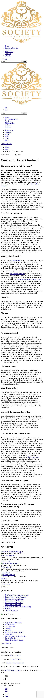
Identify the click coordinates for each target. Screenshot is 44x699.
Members (8, 132)
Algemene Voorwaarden (13, 623)
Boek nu (4, 59)
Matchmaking (9, 52)
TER (6, 696)
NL (6, 110)
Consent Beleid (10, 638)
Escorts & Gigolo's (11, 48)
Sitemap (8, 608)
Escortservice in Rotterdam (14, 601)
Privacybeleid (9, 624)
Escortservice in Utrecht (13, 605)
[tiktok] (6, 679)
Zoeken (24, 61)
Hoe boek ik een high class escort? (16, 595)
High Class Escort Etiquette (14, 632)
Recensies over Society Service (15, 636)
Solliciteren (9, 130)
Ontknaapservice (33, 457)
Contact (7, 56)
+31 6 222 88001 (15, 655)
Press (7, 134)
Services (8, 50)
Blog (6, 140)
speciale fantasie (15, 260)
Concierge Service (11, 610)
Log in (3, 144)
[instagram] (6, 677)
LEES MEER (5, 561)
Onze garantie (10, 626)
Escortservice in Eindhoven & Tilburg (18, 607)
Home (7, 46)
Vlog (7, 138)
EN (6, 108)
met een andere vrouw (17, 274)
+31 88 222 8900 (15, 659)
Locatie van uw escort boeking (15, 597)
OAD (7, 694)
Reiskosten (8, 630)
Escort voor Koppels (8, 555)
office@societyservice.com (15, 663)
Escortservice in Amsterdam (14, 599)
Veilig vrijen (9, 634)
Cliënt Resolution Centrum (14, 640)
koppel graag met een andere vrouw (29, 279)
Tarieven (8, 54)
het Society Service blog (12, 670)
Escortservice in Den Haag (14, 603)
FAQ (7, 136)
